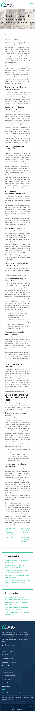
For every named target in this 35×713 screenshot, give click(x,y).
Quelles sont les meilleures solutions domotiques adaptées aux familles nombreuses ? (24, 535)
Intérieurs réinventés (11, 34)
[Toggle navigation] (32, 4)
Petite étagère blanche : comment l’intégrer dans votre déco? (10, 533)
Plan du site (17, 712)
